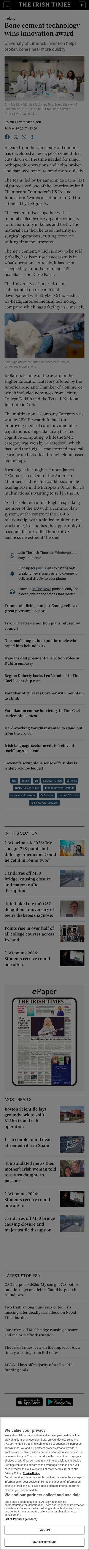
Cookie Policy (31, 1473)
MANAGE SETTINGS (44, 1542)
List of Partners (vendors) (21, 1519)
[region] (44, 1483)
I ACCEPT (44, 1529)
